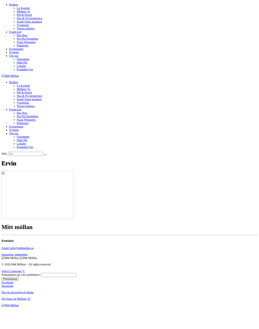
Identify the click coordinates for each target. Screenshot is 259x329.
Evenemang (16, 49)
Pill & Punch (24, 14)
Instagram (7, 286)
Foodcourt (15, 32)
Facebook (7, 282)
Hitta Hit (22, 62)
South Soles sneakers (29, 21)
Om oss (13, 55)
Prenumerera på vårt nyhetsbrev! (21, 274)
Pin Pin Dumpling (27, 38)
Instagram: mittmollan (14, 254)
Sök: (4, 153)
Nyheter (14, 52)
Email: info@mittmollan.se (18, 248)
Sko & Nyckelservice (29, 18)
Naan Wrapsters (26, 42)
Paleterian (22, 45)
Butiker (13, 4)
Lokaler (21, 66)
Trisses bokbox (26, 28)
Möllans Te (23, 11)
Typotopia (23, 25)
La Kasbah (23, 8)
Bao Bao (22, 35)
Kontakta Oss (25, 69)
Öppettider (23, 59)
